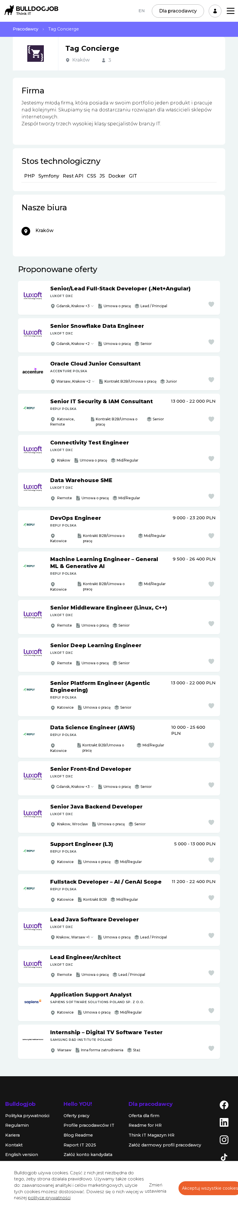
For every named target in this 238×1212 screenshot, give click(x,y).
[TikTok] (224, 1157)
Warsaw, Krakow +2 (73, 381)
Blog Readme (78, 1135)
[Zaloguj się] (215, 11)
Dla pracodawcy (178, 11)
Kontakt (14, 1145)
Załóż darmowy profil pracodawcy (165, 1145)
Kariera (12, 1135)
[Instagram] (224, 1139)
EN (141, 10)
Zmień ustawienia (155, 1188)
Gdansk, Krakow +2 (73, 343)
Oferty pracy (76, 1115)
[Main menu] (231, 11)
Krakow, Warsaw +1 (72, 937)
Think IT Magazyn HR (151, 1135)
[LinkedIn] (224, 1122)
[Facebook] (224, 1105)
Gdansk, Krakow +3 (73, 306)
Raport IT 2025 (80, 1145)
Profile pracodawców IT (89, 1125)
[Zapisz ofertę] (211, 304)
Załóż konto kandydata (88, 1154)
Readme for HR (145, 1125)
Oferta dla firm (144, 1115)
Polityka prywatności (27, 1115)
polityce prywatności (49, 1197)
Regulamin (17, 1125)
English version (21, 1154)
